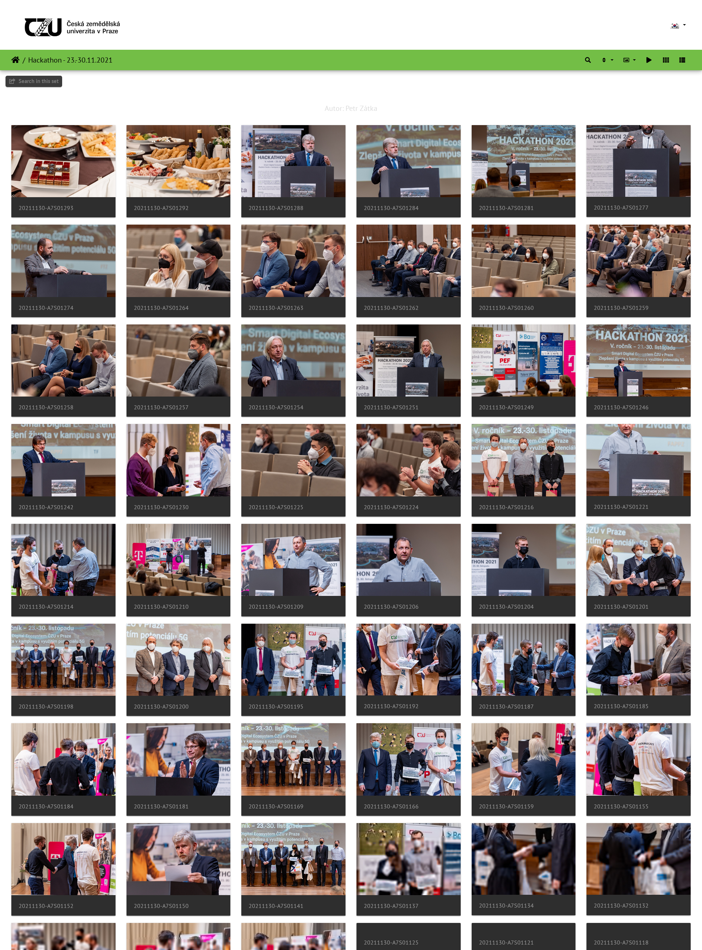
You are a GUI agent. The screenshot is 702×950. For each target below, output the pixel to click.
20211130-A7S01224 (391, 507)
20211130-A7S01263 (276, 307)
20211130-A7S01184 (46, 806)
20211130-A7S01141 (276, 905)
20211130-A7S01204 (506, 606)
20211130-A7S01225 (276, 507)
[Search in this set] (588, 60)
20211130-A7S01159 (506, 806)
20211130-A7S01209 (276, 606)
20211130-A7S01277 (621, 207)
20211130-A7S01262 (391, 307)
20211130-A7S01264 (161, 307)
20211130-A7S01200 (161, 706)
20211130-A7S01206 (391, 606)
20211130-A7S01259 (621, 307)
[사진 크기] (629, 60)
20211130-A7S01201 (621, 606)
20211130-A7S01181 (161, 806)
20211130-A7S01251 (391, 407)
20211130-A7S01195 (276, 706)
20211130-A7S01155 (621, 806)
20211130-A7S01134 (506, 905)
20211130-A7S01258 (46, 407)
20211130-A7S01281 (506, 207)
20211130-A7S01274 (46, 307)
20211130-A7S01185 (621, 706)
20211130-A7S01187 (506, 706)
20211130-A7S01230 (161, 507)
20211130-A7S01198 (46, 706)
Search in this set (37, 81)
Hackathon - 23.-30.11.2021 (70, 60)
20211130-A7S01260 (506, 307)
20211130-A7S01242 (46, 507)
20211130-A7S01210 (161, 606)
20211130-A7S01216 (506, 507)
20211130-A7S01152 (46, 905)
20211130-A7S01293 (46, 207)
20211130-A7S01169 (276, 806)
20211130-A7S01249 (506, 407)
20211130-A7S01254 (276, 407)
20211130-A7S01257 (161, 407)
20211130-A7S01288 (276, 207)
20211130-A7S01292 (161, 207)
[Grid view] (665, 60)
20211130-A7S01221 (621, 506)
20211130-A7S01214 (46, 606)
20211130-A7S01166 (391, 806)
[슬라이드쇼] (649, 60)
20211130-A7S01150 (161, 905)
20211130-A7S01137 (391, 905)
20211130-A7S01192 (391, 706)
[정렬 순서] (607, 60)
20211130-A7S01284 (391, 207)
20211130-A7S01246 (621, 407)
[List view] (682, 60)
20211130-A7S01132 (621, 905)
